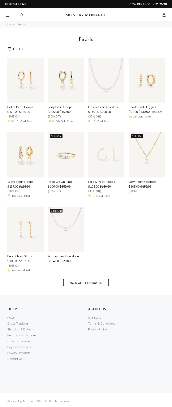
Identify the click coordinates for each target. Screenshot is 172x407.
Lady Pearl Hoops (60, 107)
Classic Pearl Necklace (103, 107)
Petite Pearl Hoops (20, 107)
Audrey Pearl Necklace (63, 256)
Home (10, 24)
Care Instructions (18, 341)
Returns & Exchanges (21, 335)
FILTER (18, 49)
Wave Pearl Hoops (20, 182)
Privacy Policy (97, 329)
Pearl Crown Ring (60, 182)
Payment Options (19, 347)
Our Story (94, 318)
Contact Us (14, 359)
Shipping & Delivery (20, 329)
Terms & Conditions (101, 323)
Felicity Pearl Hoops (101, 182)
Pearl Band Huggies (142, 107)
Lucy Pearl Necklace (142, 182)
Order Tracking (17, 323)
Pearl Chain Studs (19, 256)
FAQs (11, 318)
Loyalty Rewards (18, 353)
